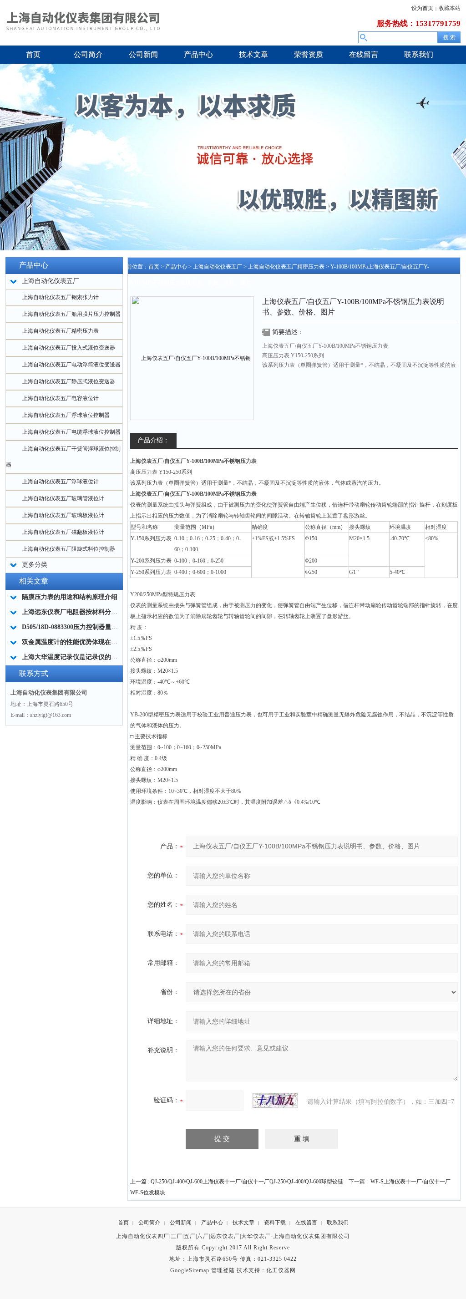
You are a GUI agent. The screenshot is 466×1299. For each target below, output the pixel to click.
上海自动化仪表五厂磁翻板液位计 (63, 532)
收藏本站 (450, 8)
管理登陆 (223, 1270)
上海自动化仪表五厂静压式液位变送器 (68, 381)
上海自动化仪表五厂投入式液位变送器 (68, 348)
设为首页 (422, 8)
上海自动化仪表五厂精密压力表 (60, 331)
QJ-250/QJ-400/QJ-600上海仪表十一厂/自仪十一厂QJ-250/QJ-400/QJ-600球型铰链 (247, 1181)
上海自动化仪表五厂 (217, 267)
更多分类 (34, 564)
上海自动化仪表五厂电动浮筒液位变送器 (71, 364)
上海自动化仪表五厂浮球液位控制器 (66, 415)
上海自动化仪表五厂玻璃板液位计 (63, 515)
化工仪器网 (281, 1270)
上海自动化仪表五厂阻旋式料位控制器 (68, 549)
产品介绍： (153, 440)
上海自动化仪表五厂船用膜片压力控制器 (71, 314)
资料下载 (275, 1222)
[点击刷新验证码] (275, 1100)
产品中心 (176, 267)
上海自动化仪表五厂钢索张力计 (60, 297)
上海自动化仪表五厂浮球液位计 (60, 481)
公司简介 (149, 1222)
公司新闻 (181, 1222)
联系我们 (338, 1222)
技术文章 (243, 1222)
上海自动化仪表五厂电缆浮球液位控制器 (71, 432)
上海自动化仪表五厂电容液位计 (60, 398)
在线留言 (306, 1222)
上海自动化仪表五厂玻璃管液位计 (63, 498)
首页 (153, 267)
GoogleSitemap (189, 1270)
